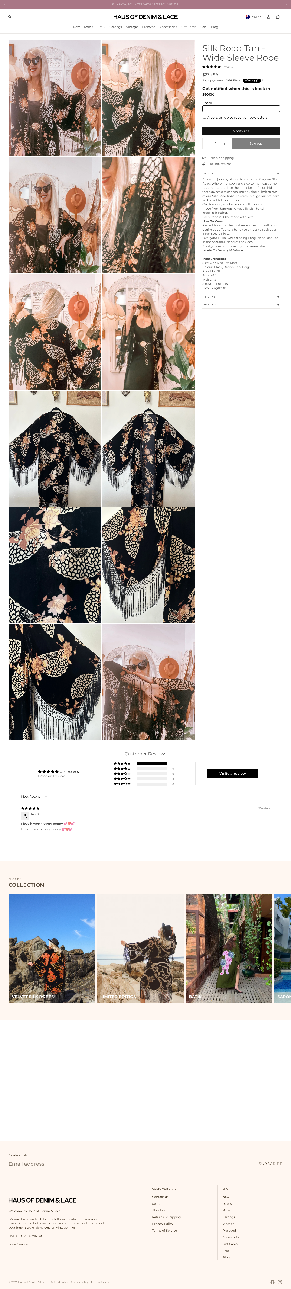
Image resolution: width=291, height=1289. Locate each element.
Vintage (228, 1224)
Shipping (209, 304)
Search (157, 1204)
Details (207, 173)
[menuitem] (76, 27)
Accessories (231, 1237)
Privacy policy (79, 1282)
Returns (208, 296)
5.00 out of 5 (69, 772)
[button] (212, 67)
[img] (30, 808)
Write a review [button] (232, 774)
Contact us (160, 1197)
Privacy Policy (162, 1224)
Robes (227, 1204)
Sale (226, 1251)
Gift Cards (230, 1244)
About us (159, 1210)
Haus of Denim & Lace (32, 1282)
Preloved (229, 1230)
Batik (226, 1210)
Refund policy (59, 1282)
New (226, 1197)
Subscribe (270, 1163)
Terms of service (101, 1282)
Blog (226, 1257)
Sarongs (229, 1217)
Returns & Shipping (166, 1217)
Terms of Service (164, 1230)
